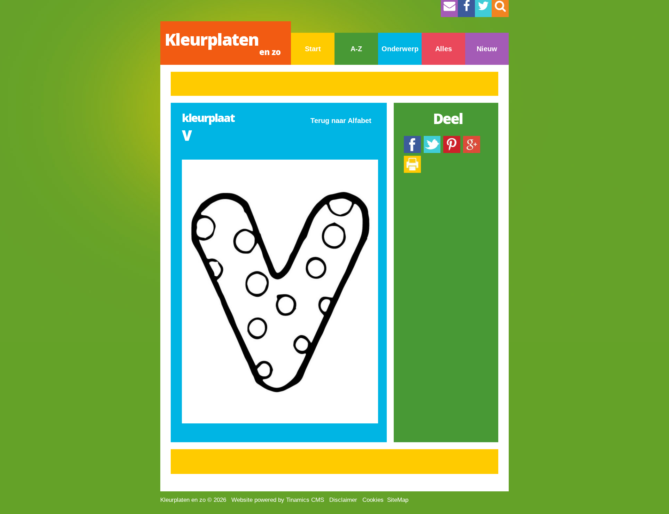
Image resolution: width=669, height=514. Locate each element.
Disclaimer (343, 500)
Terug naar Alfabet (340, 120)
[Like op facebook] (412, 139)
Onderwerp (400, 49)
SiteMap (397, 500)
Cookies (373, 500)
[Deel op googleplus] (471, 139)
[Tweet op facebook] (432, 139)
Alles (443, 49)
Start (313, 49)
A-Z (356, 49)
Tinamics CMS (305, 500)
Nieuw (487, 49)
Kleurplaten (222, 42)
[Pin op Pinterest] (451, 139)
